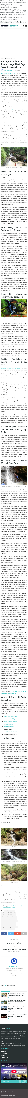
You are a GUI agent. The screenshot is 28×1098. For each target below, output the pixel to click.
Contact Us (4, 1053)
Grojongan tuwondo (9, 726)
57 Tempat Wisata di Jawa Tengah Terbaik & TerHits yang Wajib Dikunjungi (16, 1008)
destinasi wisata (16, 104)
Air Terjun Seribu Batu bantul (9, 912)
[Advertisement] (14, 42)
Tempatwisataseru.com (10, 1095)
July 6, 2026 (17, 70)
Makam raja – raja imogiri (10, 716)
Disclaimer (4, 1055)
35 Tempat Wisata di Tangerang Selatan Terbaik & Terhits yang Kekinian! (17, 1015)
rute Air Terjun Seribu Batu (8, 929)
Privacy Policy (4, 1057)
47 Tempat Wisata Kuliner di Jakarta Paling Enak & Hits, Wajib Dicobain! (16, 994)
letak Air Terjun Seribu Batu (8, 923)
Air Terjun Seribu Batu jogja (8, 914)
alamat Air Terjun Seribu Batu (9, 916)
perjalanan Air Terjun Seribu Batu (10, 927)
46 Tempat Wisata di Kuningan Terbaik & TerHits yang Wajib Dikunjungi (17, 1001)
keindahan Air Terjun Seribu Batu (10, 921)
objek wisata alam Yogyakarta (19, 109)
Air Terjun (13, 58)
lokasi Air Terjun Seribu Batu (9, 925)
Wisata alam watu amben (10, 721)
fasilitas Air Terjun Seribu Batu (9, 918)
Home (2, 58)
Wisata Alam (7, 58)
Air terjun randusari (8, 724)
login (6, 985)
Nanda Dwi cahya (9, 70)
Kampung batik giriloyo (10, 719)
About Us (3, 1051)
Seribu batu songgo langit (10, 732)
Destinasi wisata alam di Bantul (10, 368)
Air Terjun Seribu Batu (8, 73)
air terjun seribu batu (10, 910)
